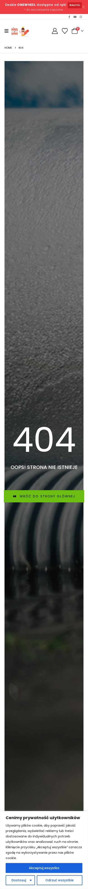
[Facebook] (69, 16)
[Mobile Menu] (7, 31)
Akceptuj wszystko (44, 868)
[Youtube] (75, 16)
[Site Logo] (21, 31)
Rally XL (74, 5)
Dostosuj (19, 880)
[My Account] (54, 31)
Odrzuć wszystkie (59, 880)
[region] (44, 850)
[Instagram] (80, 16)
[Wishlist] (64, 31)
